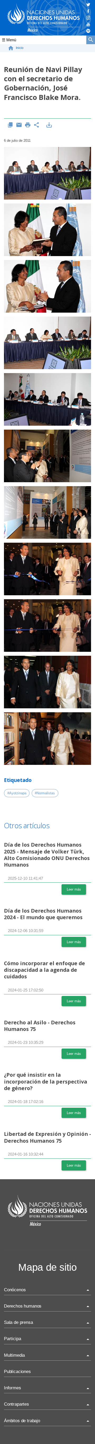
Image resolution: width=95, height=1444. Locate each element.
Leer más (74, 889)
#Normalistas (45, 793)
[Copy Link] (10, 125)
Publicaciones (17, 1371)
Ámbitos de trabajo (22, 1420)
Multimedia (14, 1355)
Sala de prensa (18, 1322)
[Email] (19, 125)
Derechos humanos (22, 1306)
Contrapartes (16, 1404)
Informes (12, 1387)
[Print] (27, 125)
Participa (12, 1338)
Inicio (19, 48)
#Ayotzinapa (16, 793)
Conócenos (15, 1289)
